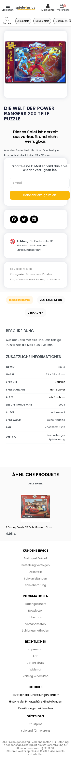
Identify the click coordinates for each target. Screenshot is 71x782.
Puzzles (47, 274)
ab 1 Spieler (53, 279)
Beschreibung (19, 300)
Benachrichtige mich (39, 195)
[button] (14, 219)
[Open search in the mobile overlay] (7, 21)
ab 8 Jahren (37, 279)
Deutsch (23, 279)
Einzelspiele (33, 274)
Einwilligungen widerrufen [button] (35, 708)
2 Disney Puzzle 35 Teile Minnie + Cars (29, 527)
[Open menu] (8, 6)
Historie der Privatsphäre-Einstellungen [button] (35, 702)
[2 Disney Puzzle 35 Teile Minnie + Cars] (35, 507)
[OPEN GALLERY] (35, 62)
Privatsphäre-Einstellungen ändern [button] (35, 695)
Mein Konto (47, 9)
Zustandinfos (51, 300)
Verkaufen (35, 313)
